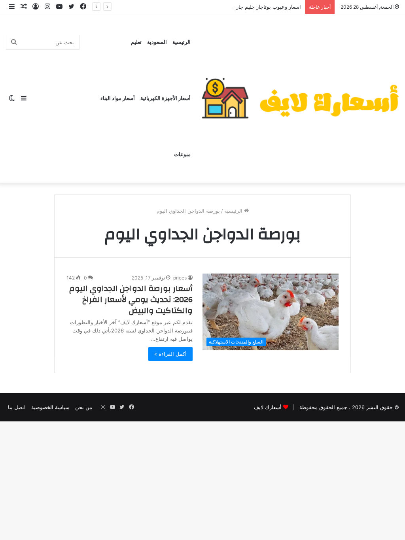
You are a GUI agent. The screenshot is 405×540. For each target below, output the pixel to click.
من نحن (83, 407)
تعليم (136, 42)
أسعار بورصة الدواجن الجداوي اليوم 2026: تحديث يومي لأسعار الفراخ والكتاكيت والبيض (131, 299)
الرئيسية (181, 42)
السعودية (157, 42)
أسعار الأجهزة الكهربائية (165, 98)
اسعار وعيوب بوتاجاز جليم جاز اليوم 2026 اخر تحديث (243, 7)
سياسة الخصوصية (50, 407)
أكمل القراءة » (170, 354)
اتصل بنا (17, 407)
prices (180, 278)
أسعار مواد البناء (117, 98)
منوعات (182, 154)
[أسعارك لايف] (300, 98)
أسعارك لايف (268, 407)
